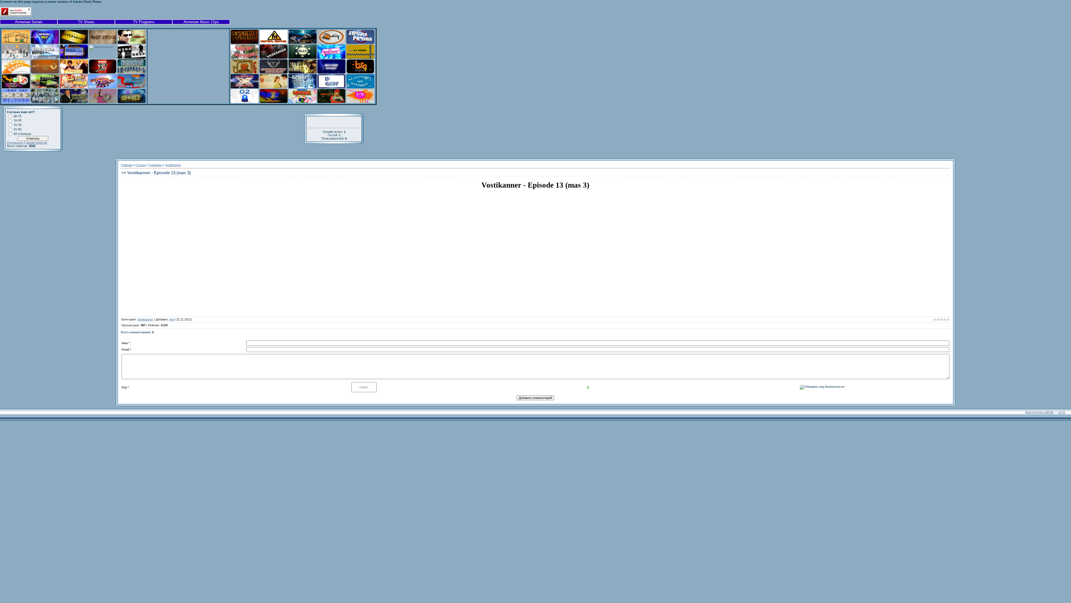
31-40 (17, 124)
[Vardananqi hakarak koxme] (74, 72)
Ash (172, 319)
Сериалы (155, 165)
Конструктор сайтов (1039, 412)
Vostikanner (173, 165)
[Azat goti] (132, 57)
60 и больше (22, 133)
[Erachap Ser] (45, 42)
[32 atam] (103, 72)
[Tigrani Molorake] (16, 42)
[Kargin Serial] (274, 42)
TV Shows (86, 22)
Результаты (15, 142)
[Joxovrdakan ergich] (45, 72)
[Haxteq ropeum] (360, 42)
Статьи (141, 165)
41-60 (17, 129)
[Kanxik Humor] (331, 42)
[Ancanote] (132, 42)
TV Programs (144, 22)
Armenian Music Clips (201, 22)
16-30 (17, 120)
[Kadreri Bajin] (16, 72)
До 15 (17, 116)
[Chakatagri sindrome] (45, 57)
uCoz (1061, 412)
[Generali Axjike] (245, 42)
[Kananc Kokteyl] (303, 102)
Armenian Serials (29, 22)
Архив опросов (36, 142)
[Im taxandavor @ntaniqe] (331, 57)
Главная (126, 165)
